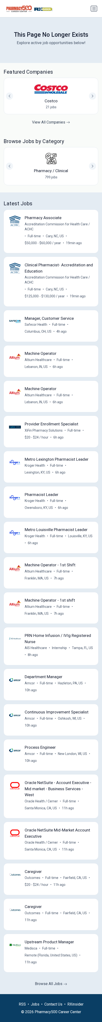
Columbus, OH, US (38, 331)
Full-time (34, 236)
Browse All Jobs (49, 983)
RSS (22, 1004)
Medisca (31, 948)
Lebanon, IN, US (36, 367)
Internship (59, 648)
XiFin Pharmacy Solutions (44, 430)
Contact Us (53, 1004)
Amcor (30, 683)
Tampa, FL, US (82, 648)
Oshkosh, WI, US (70, 718)
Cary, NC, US (55, 236)
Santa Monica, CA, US (41, 808)
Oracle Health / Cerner (41, 801)
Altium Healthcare (38, 360)
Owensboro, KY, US (39, 508)
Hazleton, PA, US (70, 683)
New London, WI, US (72, 754)
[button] (92, 166)
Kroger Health (35, 465)
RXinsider (75, 1004)
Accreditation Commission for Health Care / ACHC (57, 226)
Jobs (35, 1004)
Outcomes (32, 878)
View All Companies (49, 122)
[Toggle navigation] (93, 8)
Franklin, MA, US (37, 578)
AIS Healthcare (36, 648)
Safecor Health (36, 324)
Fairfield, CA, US (75, 878)
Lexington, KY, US (37, 472)
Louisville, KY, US (80, 536)
